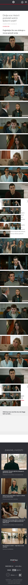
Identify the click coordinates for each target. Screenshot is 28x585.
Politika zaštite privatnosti (14, 580)
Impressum (8, 579)
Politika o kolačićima (14, 582)
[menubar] (22, 2)
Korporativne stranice (14, 583)
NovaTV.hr (14, 2)
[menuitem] (22, 2)
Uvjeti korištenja (17, 579)
